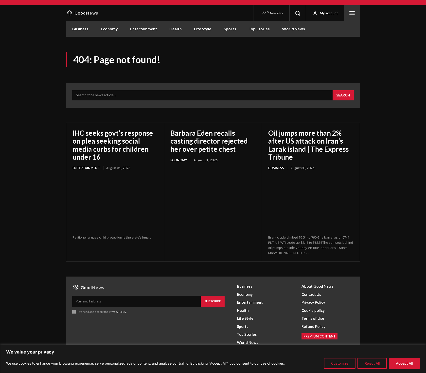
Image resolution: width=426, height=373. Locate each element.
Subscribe (212, 301)
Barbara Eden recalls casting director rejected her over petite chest (209, 141)
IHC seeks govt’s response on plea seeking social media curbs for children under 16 (112, 145)
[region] (213, 359)
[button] (297, 13)
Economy (178, 160)
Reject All (372, 363)
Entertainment (86, 168)
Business (276, 168)
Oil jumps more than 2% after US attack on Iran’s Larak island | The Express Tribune (308, 145)
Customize (339, 363)
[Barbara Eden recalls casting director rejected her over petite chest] (213, 195)
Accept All (404, 363)
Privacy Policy (117, 311)
